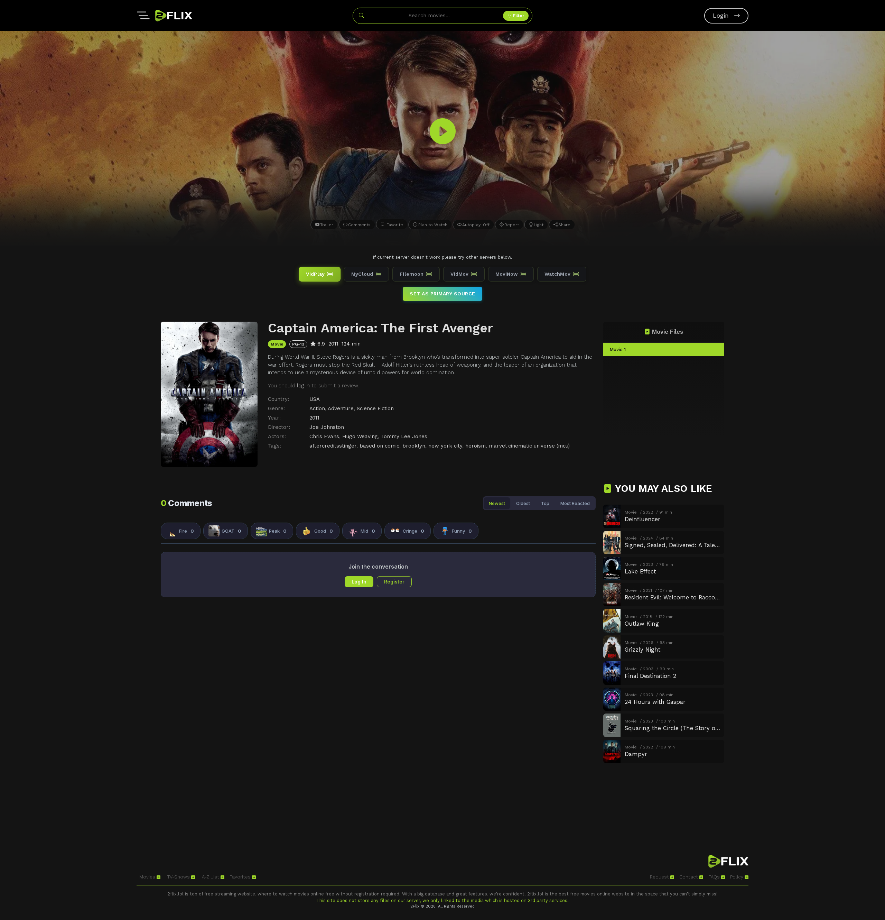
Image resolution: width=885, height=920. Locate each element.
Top (545, 503)
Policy (737, 877)
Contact (689, 877)
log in (303, 386)
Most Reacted (575, 503)
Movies (148, 877)
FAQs (714, 877)
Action (317, 408)
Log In (359, 582)
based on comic (379, 446)
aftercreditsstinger (332, 446)
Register (394, 582)
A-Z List (211, 877)
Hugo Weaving (360, 436)
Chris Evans (324, 436)
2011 (314, 418)
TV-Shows (179, 877)
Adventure (341, 408)
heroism (475, 446)
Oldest (523, 503)
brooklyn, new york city (432, 446)
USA (314, 399)
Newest (497, 503)
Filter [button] (518, 15)
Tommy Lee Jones (404, 436)
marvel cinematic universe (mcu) (529, 446)
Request (660, 877)
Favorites (241, 877)
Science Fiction (375, 408)
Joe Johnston (326, 427)
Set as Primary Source (442, 293)
